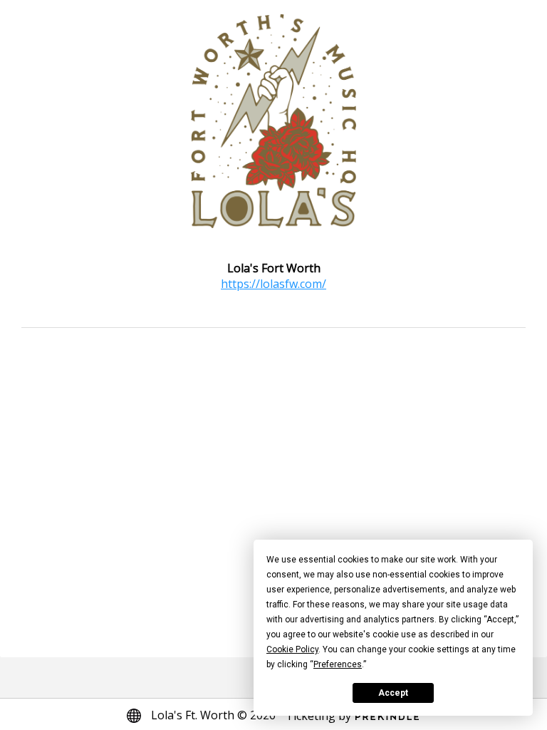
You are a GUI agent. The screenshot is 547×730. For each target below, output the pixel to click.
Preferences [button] (337, 664)
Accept (393, 693)
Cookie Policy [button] (292, 649)
